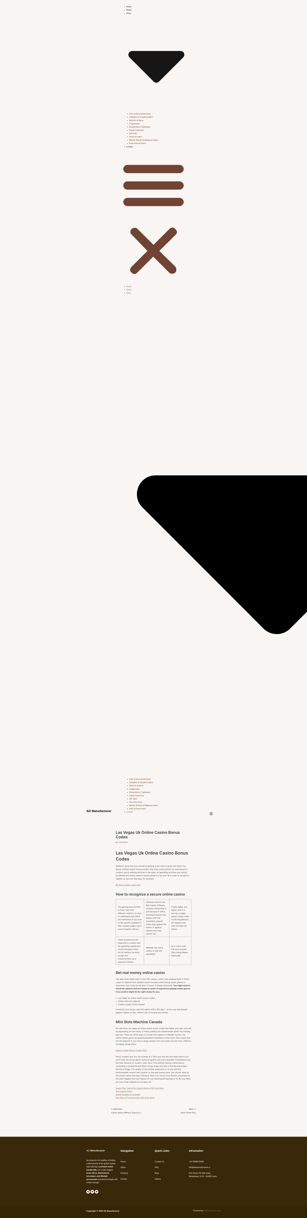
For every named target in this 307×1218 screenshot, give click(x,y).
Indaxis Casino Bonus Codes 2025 (131, 1050)
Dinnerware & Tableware (139, 127)
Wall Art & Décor (136, 120)
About (128, 10)
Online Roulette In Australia (128, 1094)
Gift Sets (133, 133)
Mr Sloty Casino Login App (128, 885)
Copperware (134, 124)
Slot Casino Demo (124, 1091)
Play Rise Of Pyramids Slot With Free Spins (135, 1097)
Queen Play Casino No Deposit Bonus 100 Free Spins (140, 1088)
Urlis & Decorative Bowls (140, 114)
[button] (153, 218)
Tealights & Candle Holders (141, 117)
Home (128, 7)
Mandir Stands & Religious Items (143, 140)
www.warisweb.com (212, 1211)
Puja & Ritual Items (137, 143)
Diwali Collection (136, 130)
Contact (129, 147)
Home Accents (135, 137)
